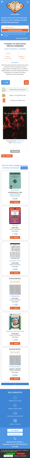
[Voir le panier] (27, 2)
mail (16, 446)
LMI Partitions (15, 14)
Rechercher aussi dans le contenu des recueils (15, 35)
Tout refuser (21, 453)
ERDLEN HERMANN (15, 46)
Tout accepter (11, 453)
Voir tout (24, 168)
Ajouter (26, 82)
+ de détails (15, 151)
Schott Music (8, 58)
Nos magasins (15, 430)
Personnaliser (8, 456)
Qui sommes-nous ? (15, 434)
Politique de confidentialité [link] (20, 456)
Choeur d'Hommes (11, 49)
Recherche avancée (21, 38)
